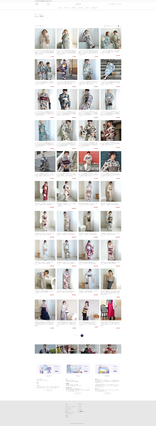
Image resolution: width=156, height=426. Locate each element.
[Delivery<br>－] (78, 369)
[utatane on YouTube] (80, 411)
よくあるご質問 (67, 407)
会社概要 (66, 417)
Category (74, 7)
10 (79, 335)
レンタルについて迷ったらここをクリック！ (43, 1)
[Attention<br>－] (107, 369)
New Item (67, 7)
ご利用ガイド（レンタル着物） (70, 406)
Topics (60, 7)
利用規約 (66, 415)
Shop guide (94, 7)
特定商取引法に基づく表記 (69, 412)
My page (81, 7)
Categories (40, 14)
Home (36, 14)
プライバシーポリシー (69, 414)
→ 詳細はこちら (48, 390)
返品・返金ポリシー (68, 409)
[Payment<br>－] (49, 369)
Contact (87, 7)
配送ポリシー (67, 411)
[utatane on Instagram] (78, 411)
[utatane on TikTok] (83, 411)
